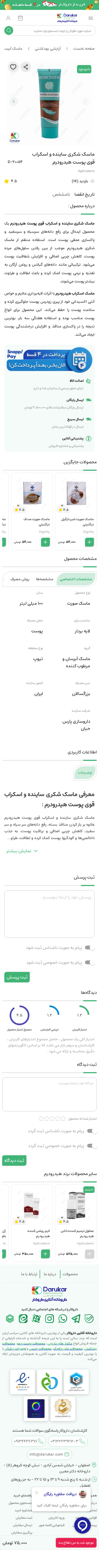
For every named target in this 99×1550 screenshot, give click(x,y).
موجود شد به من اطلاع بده (76, 1543)
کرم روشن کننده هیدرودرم (39, 1233)
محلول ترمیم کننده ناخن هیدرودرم (77, 1233)
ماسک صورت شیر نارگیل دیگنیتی (77, 521)
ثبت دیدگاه (14, 1160)
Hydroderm (86, 171)
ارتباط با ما (29, 1274)
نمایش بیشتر (19, 851)
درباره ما (50, 1274)
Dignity (88, 532)
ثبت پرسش (17, 977)
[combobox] (53, 30)
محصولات (70, 1274)
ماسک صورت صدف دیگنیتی (37, 521)
